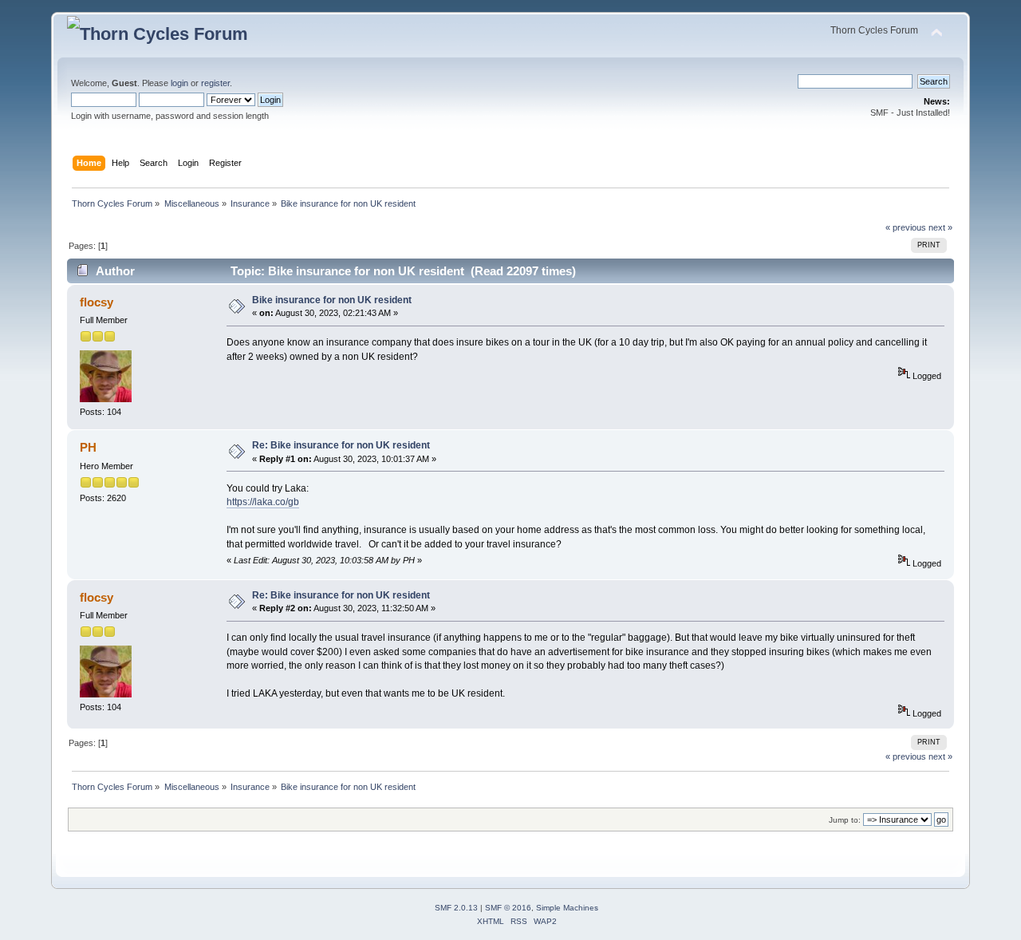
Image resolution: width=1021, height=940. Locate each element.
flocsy (96, 302)
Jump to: (845, 820)
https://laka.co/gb (263, 502)
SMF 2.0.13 (456, 907)
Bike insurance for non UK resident (332, 300)
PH (88, 447)
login (179, 83)
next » (940, 227)
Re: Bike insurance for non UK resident (341, 445)
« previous (905, 227)
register (215, 83)
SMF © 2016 (508, 907)
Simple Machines (567, 907)
